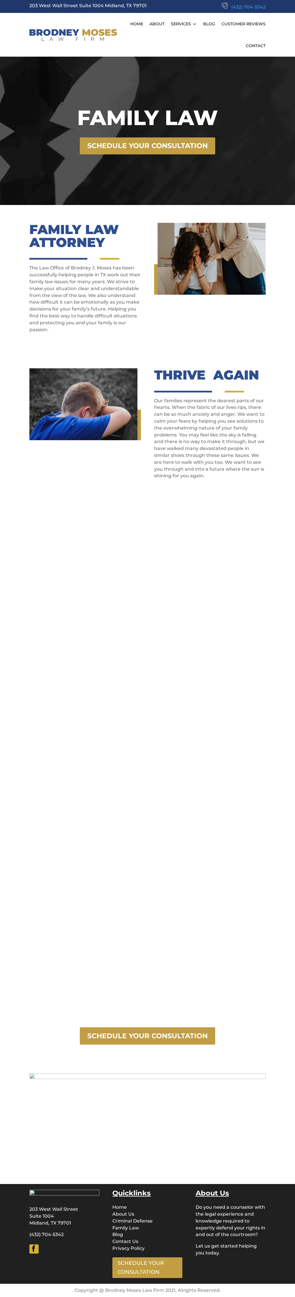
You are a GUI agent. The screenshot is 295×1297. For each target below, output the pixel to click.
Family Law (125, 1228)
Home (119, 1207)
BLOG (209, 23)
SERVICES (181, 23)
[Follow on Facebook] (34, 1249)
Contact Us (125, 1241)
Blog (117, 1234)
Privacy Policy (128, 1248)
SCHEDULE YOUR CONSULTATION (147, 145)
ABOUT (157, 23)
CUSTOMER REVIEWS (244, 23)
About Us (123, 1214)
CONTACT (256, 45)
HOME (136, 23)
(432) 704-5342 (247, 7)
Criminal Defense (132, 1221)
